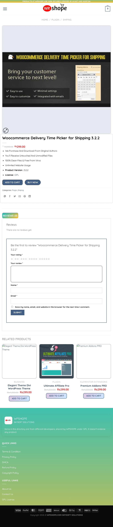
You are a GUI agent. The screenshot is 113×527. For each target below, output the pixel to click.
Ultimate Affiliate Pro (56, 385)
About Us (6, 489)
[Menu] (5, 8)
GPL (17, 175)
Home (45, 19)
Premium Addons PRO (93, 385)
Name (14, 285)
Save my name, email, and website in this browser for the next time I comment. (52, 307)
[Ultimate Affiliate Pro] (56, 361)
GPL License (8, 499)
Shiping (67, 19)
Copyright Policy (10, 472)
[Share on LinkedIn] (29, 196)
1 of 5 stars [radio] (11, 259)
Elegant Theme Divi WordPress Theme (19, 387)
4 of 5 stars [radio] (32, 259)
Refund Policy (9, 467)
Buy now (33, 182)
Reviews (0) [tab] (10, 215)
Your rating (17, 255)
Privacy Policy (9, 457)
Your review (17, 263)
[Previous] (2, 376)
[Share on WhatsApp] (5, 196)
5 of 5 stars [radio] (44, 259)
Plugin (55, 19)
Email (14, 296)
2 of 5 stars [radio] (16, 259)
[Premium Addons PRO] (93, 361)
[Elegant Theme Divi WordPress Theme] (19, 361)
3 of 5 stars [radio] (23, 259)
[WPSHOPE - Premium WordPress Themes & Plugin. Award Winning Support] (56, 9)
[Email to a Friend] (20, 196)
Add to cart (12, 182)
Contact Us (7, 494)
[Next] (111, 376)
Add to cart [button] (19, 398)
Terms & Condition (11, 451)
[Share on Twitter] (15, 196)
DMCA (5, 462)
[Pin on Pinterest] (24, 196)
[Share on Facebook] (10, 196)
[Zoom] (5, 130)
